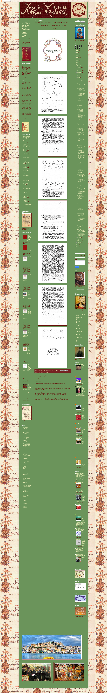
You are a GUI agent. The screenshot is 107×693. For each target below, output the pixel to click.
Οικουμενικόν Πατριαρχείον (25, 428)
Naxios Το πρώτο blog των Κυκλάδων (80, 474)
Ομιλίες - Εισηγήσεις (26, 188)
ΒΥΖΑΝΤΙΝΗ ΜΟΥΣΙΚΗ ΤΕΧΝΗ (80, 438)
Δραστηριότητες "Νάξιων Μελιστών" (26, 146)
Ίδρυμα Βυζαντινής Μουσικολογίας (26, 435)
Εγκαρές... (78, 539)
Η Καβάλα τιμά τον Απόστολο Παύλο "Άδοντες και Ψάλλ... (81, 230)
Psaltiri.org (25, 482)
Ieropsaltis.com (25, 474)
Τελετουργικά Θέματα (27, 193)
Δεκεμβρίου (79, 65)
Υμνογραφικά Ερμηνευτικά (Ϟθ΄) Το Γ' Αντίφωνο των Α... (81, 147)
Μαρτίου (79, 239)
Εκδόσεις (24, 151)
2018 (77, 64)
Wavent (77, 338)
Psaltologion (25, 440)
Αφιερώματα (25, 144)
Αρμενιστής (78, 427)
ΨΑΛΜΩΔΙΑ (78, 404)
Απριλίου (79, 237)
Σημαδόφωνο (25, 456)
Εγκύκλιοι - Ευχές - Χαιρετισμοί (26, 150)
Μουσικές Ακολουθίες (27, 178)
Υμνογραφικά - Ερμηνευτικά (25, 201)
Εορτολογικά (25, 156)
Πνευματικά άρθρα (26, 190)
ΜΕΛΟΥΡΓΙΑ (78, 414)
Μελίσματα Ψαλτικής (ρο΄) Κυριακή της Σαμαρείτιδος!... (81, 214)
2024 (77, 54)
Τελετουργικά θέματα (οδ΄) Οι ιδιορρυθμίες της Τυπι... (81, 157)
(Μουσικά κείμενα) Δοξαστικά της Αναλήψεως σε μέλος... (80, 162)
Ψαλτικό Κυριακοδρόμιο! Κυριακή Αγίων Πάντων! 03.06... (80, 80)
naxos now (78, 330)
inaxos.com (78, 334)
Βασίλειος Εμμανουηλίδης (25, 476)
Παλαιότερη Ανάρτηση (67, 427)
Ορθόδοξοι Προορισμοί (25, 507)
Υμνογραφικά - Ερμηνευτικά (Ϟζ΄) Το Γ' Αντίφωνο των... (81, 219)
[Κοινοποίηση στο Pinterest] (67, 370)
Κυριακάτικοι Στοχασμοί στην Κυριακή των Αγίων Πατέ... (81, 139)
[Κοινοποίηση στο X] (65, 370)
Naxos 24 (78, 328)
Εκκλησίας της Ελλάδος (25, 430)
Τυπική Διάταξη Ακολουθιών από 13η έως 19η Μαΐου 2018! (81, 188)
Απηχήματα (78, 423)
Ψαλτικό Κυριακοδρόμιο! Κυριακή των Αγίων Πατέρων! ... (81, 166)
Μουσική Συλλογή (26, 180)
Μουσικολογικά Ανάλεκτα (25, 184)
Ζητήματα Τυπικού (26, 157)
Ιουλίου (78, 74)
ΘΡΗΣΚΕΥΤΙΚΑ (79, 364)
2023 (77, 55)
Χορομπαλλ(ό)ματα (79, 327)
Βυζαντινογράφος (26, 504)
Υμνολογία (25, 202)
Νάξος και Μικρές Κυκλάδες (79, 318)
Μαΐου (78, 77)
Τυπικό (24, 198)
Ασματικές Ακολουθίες (25, 142)
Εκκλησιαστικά (25, 153)
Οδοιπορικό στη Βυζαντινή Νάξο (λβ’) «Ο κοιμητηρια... (80, 197)
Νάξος (77, 340)
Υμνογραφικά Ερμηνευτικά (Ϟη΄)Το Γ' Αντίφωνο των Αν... (81, 180)
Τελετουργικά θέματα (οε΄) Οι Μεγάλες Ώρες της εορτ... (81, 94)
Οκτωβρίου (79, 69)
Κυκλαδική (78, 325)
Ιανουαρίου (79, 242)
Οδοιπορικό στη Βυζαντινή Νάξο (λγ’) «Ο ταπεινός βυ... (81, 129)
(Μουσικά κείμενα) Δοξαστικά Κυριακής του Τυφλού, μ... (81, 201)
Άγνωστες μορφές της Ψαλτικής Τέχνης (26, 137)
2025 (77, 52)
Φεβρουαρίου (79, 240)
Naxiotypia (78, 319)
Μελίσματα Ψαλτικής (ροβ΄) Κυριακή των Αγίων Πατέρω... (81, 142)
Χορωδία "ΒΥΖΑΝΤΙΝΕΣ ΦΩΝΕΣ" (26, 467)
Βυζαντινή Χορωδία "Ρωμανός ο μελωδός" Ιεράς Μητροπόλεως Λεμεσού (27, 445)
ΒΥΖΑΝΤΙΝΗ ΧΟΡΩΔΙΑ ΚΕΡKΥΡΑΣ (80, 458)
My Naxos (78, 335)
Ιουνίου (78, 75)
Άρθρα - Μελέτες (26, 138)
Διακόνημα (25, 483)
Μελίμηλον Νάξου (79, 332)
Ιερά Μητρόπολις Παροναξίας (26, 433)
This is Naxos (78, 341)
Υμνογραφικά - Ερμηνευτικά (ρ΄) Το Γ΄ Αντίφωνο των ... (81, 106)
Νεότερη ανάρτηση (38, 427)
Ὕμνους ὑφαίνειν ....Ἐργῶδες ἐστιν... (79, 387)
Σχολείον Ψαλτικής (26, 438)
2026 (77, 50)
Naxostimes (78, 321)
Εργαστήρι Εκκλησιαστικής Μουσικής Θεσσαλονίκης (26, 471)
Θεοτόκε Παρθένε (79, 424)
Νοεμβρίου (79, 67)
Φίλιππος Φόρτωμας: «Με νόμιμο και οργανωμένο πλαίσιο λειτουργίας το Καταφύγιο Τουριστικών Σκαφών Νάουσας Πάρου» (80, 477)
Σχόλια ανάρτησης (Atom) (44, 429)
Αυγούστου (79, 72)
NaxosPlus (78, 514)
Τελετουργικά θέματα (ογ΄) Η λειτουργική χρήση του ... (81, 192)
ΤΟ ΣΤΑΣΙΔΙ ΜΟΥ (79, 376)
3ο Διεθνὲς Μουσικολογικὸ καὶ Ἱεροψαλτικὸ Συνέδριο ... (81, 116)
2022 (77, 57)
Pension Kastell (79, 331)
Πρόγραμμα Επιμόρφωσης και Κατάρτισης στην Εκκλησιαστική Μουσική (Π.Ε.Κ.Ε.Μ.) (27, 449)
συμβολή (24, 500)
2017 (77, 244)
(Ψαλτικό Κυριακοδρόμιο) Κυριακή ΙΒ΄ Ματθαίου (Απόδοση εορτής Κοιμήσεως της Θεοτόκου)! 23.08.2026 (27, 314)
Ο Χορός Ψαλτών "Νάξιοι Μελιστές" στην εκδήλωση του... (81, 111)
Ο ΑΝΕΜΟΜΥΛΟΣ (79, 482)
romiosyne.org (25, 458)
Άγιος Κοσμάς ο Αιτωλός (25, 464)
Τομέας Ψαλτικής (26, 437)
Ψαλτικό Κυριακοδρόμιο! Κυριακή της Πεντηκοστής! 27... (81, 125)
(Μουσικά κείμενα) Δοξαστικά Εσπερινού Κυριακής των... (81, 90)
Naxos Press (78, 322)
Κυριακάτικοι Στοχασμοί (25, 166)
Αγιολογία (24, 140)
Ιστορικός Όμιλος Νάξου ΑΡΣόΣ (79, 549)
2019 (77, 62)
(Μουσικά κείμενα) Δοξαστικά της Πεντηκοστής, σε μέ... (80, 134)
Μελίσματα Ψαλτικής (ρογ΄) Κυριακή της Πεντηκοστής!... (81, 102)
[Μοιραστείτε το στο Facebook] (66, 370)
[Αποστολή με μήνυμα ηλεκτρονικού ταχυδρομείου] (63, 370)
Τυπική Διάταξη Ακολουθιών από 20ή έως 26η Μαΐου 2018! (81, 152)
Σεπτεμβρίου (79, 70)
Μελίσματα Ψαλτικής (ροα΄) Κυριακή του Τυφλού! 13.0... (81, 175)
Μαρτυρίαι (25, 459)
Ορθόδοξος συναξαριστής (25, 498)
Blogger (57, 684)
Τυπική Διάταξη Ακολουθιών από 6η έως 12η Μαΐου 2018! (81, 223)
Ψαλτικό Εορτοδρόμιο (27, 204)
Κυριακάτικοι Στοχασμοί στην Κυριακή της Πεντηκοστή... (80, 99)
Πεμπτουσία (25, 441)
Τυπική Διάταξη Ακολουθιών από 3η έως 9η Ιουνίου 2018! (81, 85)
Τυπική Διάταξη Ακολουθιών (43, 372)
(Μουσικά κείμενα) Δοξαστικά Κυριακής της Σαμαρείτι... (81, 234)
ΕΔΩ (58, 28)
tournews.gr (78, 324)
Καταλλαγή (25, 503)
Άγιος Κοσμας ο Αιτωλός (25, 496)
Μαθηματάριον (25, 169)
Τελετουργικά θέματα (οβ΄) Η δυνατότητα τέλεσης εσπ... (81, 226)
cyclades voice (79, 337)
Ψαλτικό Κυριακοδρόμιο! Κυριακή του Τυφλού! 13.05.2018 (81, 205)
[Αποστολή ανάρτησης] (61, 370)
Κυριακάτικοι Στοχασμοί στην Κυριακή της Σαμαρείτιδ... (80, 210)
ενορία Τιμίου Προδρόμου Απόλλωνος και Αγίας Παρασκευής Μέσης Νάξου (80, 451)
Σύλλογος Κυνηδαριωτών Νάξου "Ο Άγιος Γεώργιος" (80, 529)
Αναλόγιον (24, 480)
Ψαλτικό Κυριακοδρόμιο (25, 207)
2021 (77, 59)
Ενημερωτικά (25, 154)
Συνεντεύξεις (25, 192)
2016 (77, 246)
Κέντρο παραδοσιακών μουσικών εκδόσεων (27, 486)
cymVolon (24, 501)
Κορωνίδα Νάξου (79, 494)
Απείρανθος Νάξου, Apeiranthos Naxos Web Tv (80, 555)
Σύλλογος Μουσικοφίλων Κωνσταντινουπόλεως (26, 454)
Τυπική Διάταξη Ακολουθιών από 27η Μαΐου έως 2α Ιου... (81, 121)
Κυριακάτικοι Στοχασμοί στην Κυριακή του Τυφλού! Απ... (80, 171)
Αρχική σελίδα (52, 427)
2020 (77, 60)
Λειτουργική (25, 167)
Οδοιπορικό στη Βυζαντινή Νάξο (25, 186)
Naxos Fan (78, 504)
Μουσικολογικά (25, 181)
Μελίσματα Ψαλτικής (26, 170)
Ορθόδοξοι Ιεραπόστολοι (25, 491)
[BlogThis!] (64, 370)
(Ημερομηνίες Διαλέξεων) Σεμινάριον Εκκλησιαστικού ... (81, 184)
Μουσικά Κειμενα (26, 175)
